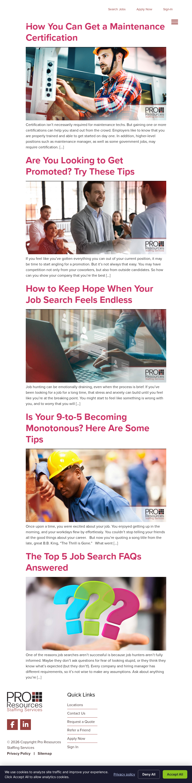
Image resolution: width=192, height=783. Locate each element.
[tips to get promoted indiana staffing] (96, 253)
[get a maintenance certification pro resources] (96, 119)
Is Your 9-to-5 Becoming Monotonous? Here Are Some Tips (87, 428)
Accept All (175, 774)
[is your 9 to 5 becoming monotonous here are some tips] (96, 520)
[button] (174, 22)
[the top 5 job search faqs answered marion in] (96, 649)
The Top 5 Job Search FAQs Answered (83, 561)
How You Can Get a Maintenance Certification (95, 31)
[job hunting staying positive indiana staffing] (96, 381)
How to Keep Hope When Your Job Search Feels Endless (89, 294)
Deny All (148, 774)
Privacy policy (124, 774)
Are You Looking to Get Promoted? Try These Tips (80, 165)
